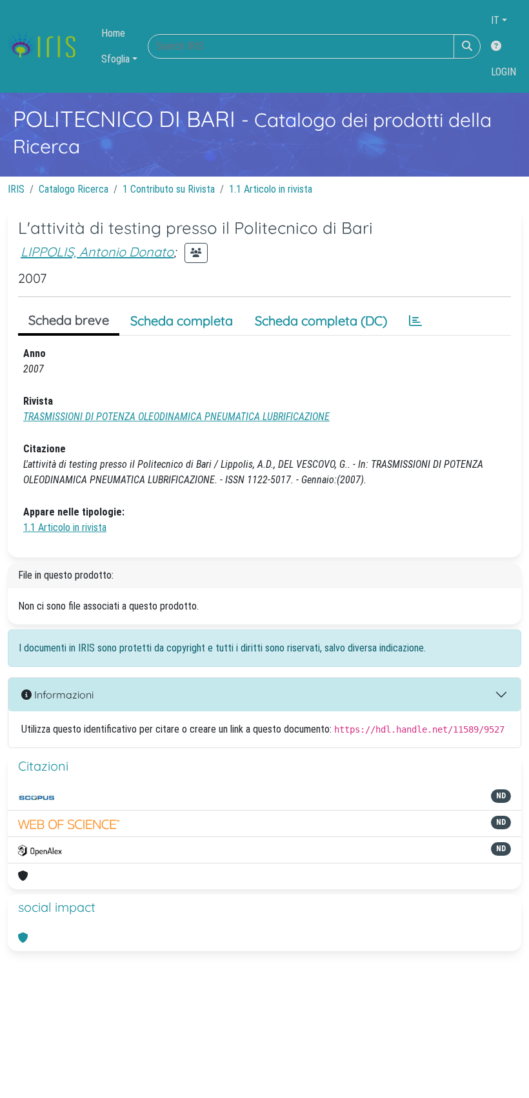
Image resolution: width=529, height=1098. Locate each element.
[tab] (415, 320)
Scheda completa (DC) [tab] (321, 321)
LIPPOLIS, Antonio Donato (97, 252)
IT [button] (495, 20)
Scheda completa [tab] (181, 321)
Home (113, 33)
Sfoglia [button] (115, 59)
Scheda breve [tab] (68, 320)
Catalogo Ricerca (73, 189)
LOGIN (503, 72)
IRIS (16, 189)
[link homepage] (47, 46)
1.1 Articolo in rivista (270, 189)
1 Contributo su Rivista (169, 189)
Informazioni (63, 694)
